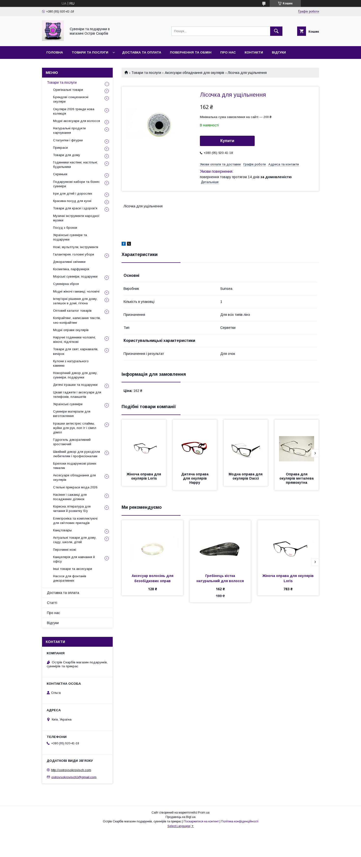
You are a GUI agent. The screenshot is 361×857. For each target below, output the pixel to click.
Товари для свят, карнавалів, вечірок (75, 351)
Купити (227, 141)
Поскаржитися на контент (201, 821)
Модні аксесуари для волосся (76, 121)
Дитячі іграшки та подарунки (75, 385)
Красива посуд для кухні (72, 201)
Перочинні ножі (64, 549)
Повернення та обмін (190, 52)
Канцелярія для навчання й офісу (74, 559)
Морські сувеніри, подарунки (75, 276)
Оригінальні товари (68, 90)
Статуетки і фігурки (68, 140)
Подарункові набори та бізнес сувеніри (76, 184)
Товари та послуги (90, 52)
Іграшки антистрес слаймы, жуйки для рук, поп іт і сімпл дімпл (74, 428)
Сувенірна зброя (66, 284)
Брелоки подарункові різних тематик (75, 466)
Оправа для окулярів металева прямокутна (297, 478)
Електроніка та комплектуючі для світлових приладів (75, 521)
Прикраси (60, 147)
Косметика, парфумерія (71, 269)
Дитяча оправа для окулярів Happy (195, 478)
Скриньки (60, 174)
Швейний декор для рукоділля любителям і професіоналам (76, 454)
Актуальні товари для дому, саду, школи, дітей (75, 540)
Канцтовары (62, 530)
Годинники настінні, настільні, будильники (75, 165)
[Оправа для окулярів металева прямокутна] (297, 444)
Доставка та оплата (141, 52)
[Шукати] (276, 31)
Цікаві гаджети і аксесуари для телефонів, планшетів (77, 394)
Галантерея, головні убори (73, 254)
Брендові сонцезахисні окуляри (70, 99)
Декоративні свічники (69, 262)
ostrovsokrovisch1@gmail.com (74, 777)
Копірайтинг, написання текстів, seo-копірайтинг (77, 320)
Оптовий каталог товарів (72, 310)
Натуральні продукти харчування (69, 130)
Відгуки (279, 52)
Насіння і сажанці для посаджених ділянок (70, 497)
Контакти (254, 52)
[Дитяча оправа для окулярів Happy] (195, 444)
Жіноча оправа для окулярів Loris (144, 476)
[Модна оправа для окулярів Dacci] (246, 444)
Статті (52, 603)
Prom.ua (203, 812)
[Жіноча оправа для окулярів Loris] (144, 444)
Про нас (228, 52)
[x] (129, 244)
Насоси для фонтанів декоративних (69, 578)
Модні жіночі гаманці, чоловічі (76, 291)
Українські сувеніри (68, 404)
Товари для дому (66, 155)
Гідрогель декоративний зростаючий (72, 442)
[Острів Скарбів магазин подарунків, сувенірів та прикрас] (53, 40)
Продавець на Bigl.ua (180, 817)
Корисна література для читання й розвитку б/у (72, 509)
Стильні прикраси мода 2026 (75, 487)
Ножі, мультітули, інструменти (75, 247)
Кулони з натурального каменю (71, 363)
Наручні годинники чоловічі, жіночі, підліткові (74, 339)
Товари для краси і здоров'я (75, 208)
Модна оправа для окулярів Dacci (246, 476)
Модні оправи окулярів (71, 330)
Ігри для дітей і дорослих (72, 193)
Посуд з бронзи (65, 227)
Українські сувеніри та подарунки (70, 237)
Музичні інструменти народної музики (76, 218)
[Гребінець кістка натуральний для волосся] (220, 544)
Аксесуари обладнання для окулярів (194, 73)
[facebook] (124, 244)
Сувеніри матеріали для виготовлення (71, 414)
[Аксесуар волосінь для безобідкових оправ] (152, 544)
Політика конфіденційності (239, 821)
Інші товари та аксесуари (72, 569)
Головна (54, 52)
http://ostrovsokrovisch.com (71, 770)
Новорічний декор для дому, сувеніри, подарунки (75, 375)
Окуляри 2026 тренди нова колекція (73, 111)
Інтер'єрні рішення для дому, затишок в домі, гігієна (75, 301)
